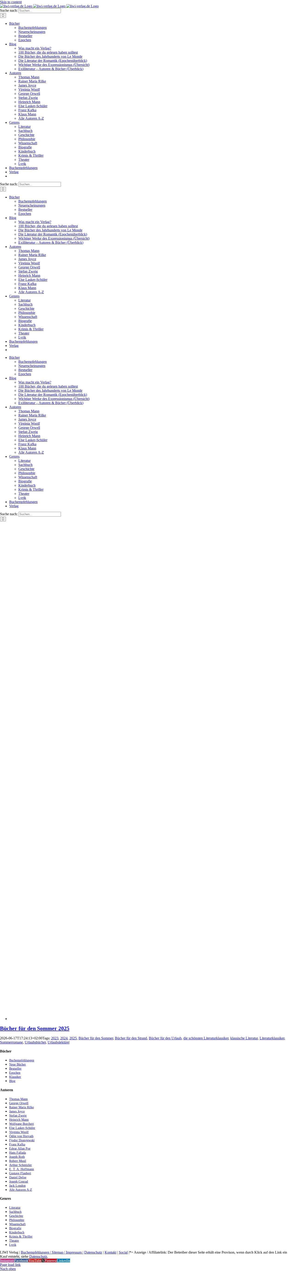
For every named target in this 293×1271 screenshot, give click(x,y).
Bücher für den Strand (131, 1038)
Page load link (10, 1265)
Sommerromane (11, 1042)
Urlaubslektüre (58, 1042)
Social (123, 1252)
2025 (73, 1038)
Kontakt (110, 1252)
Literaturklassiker (272, 1038)
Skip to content (11, 2)
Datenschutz (93, 1252)
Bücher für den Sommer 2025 (34, 1028)
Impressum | (74, 1252)
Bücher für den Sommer (96, 1038)
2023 (54, 1038)
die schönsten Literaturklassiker (205, 1038)
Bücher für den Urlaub (165, 1038)
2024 (64, 1038)
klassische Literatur (244, 1038)
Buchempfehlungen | (36, 1252)
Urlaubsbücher (35, 1042)
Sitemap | (58, 1252)
